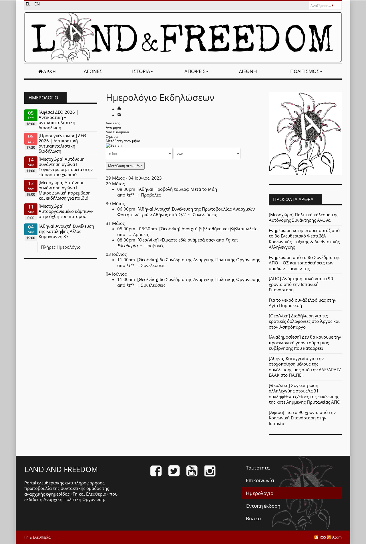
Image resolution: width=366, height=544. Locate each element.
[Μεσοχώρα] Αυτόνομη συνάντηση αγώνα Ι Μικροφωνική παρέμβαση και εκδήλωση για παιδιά (65, 190)
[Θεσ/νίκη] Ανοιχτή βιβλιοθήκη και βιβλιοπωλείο (208, 228)
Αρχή (49, 71)
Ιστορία (141, 71)
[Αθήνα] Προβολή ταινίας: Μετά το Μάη (177, 189)
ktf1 (130, 195)
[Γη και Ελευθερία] (183, 37)
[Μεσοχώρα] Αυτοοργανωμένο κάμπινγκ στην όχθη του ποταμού (66, 211)
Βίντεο (253, 518)
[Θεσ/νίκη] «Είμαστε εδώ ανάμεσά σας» (176, 240)
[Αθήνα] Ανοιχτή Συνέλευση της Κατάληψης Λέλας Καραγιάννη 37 (66, 231)
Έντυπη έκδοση (263, 505)
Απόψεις (195, 71)
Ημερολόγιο (259, 493)
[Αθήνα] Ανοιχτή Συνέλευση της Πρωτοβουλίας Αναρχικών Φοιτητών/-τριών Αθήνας (186, 211)
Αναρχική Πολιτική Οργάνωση (73, 499)
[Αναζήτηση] (114, 145)
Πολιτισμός (304, 71)
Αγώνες (93, 71)
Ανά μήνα (113, 127)
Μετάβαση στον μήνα (123, 140)
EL (28, 4)
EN (37, 4)
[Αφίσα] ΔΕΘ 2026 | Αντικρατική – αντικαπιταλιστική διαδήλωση (58, 119)
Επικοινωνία (260, 480)
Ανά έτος (113, 123)
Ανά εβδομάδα (117, 131)
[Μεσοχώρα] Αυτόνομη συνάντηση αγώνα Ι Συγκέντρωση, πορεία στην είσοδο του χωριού (66, 166)
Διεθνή (248, 71)
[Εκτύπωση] (119, 109)
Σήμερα (112, 136)
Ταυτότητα (258, 467)
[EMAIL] (119, 115)
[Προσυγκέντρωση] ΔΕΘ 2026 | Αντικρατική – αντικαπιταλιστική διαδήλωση (62, 143)
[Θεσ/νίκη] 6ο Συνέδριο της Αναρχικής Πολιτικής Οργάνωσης (198, 259)
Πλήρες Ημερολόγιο (61, 247)
